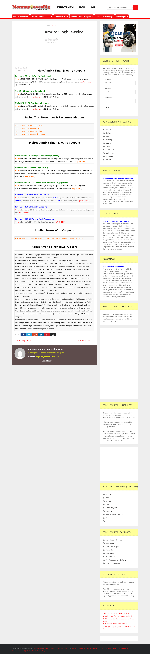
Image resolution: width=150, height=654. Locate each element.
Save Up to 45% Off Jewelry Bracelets (31, 207)
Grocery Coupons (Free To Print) (116, 221)
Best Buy (109, 140)
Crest (108, 504)
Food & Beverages (112, 547)
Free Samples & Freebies (113, 266)
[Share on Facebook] (23, 334)
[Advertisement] (54, 57)
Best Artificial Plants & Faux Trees (115, 624)
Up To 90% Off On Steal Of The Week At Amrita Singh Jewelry (41, 183)
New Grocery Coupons (114, 540)
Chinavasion (81, 648)
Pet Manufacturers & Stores (116, 560)
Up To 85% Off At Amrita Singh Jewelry (32, 103)
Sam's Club (110, 150)
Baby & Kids (110, 543)
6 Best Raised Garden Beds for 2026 (116, 613)
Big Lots (108, 160)
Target (108, 136)
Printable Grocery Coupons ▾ (81, 16)
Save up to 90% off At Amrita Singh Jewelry (33, 76)
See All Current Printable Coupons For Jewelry (66, 238)
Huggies (109, 511)
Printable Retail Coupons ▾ (42, 16)
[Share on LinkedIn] (41, 334)
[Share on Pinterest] (47, 334)
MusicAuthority (112, 648)
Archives (46, 648)
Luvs (107, 521)
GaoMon (73, 648)
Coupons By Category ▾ (104, 16)
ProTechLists (103, 648)
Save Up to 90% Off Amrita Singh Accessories (34, 219)
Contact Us (53, 648)
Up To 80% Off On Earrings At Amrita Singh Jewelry (37, 155)
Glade (108, 518)
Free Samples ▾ (122, 16)
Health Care (110, 550)
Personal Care (111, 557)
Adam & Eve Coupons (24, 238)
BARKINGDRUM (123, 648)
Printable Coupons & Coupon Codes (118, 178)
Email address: (108, 97)
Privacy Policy (37, 648)
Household (110, 553)
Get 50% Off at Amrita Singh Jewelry (31, 91)
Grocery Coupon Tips (113, 563)
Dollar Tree (110, 153)
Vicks (107, 498)
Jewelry (53, 25)
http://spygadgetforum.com (47, 357)
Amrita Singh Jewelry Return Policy (29, 131)
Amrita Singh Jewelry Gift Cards (28, 128)
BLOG (93, 7)
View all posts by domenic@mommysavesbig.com (47, 353)
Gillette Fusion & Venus (114, 514)
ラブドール (27, 651)
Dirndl (34, 651)
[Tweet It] (29, 334)
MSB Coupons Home (21, 16)
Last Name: (107, 88)
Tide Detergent (111, 508)
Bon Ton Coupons (41, 238)
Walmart (109, 130)
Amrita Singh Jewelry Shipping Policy (29, 125)
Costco (108, 133)
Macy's (108, 143)
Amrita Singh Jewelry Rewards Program (30, 134)
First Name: (107, 79)
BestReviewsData (17, 651)
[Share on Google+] (35, 334)
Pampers (109, 494)
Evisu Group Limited (22, 341)
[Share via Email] (53, 334)
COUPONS (82, 7)
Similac (108, 501)
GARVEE (67, 648)
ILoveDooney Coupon (85, 341)
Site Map (61, 648)
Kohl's (108, 146)
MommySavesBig (92, 648)
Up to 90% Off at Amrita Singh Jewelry (31, 167)
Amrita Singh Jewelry (64, 31)
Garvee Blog (41, 651)
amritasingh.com (86, 82)
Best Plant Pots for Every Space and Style (118, 616)
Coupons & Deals (61, 16)
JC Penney (109, 156)
